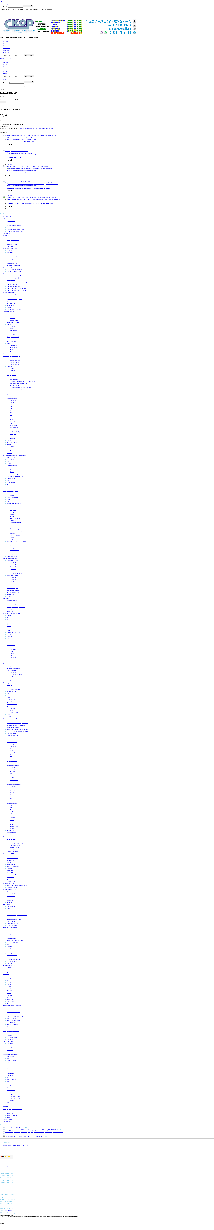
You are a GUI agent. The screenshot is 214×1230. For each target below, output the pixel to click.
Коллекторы (6, 598)
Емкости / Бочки (11, 906)
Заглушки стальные (11, 313)
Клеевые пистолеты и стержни (17, 545)
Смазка (8, 1102)
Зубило (12, 516)
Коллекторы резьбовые (12, 604)
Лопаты (9, 463)
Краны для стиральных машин (14, 396)
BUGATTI (12, 402)
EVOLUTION (13, 788)
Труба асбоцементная (12, 702)
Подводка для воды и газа (9, 837)
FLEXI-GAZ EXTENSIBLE (17, 843)
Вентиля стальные (14, 362)
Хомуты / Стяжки (11, 645)
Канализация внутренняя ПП (46, 128)
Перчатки (9, 1033)
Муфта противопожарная (13, 590)
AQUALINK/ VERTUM (16, 674)
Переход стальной (11, 339)
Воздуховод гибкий (12, 254)
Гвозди (8, 621)
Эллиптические (14, 320)
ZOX (11, 423)
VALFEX (12, 417)
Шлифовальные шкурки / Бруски (15, 231)
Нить (8, 1083)
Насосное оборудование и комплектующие (17, 731)
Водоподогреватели (12, 761)
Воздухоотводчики (14, 379)
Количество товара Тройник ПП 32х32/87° (10, 99)
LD (11, 406)
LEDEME (9, 986)
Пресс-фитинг (10, 666)
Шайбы (8, 659)
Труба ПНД (9, 1047)
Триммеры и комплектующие (14, 919)
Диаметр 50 (13, 571)
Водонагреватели (7, 267)
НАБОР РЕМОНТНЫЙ (12, 1001)
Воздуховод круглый (12, 256)
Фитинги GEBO (11, 1014)
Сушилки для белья (11, 478)
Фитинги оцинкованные (13, 1026)
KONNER (12, 771)
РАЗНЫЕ (12, 436)
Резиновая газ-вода (15, 847)
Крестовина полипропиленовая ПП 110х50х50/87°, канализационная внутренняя (28, 188)
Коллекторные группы (12, 600)
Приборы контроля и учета (10, 889)
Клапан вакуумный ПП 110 (14, 157)
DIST (11, 404)
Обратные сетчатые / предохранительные (20, 387)
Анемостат (9, 250)
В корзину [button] (9, 149)
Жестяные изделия (8, 354)
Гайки (8, 619)
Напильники (13, 520)
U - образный (13, 647)
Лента (8, 501)
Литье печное (10, 242)
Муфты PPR (10, 870)
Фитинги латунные (11, 1018)
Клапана (9, 377)
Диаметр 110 (9, 139)
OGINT (12, 820)
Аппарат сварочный (12, 955)
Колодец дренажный (12, 583)
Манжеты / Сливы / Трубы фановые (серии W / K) (19, 282)
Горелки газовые (11, 297)
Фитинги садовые (11, 921)
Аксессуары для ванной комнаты (15, 929)
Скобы (8, 638)
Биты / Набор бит (11, 493)
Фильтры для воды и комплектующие (12, 1109)
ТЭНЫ (5, 1052)
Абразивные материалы (9, 219)
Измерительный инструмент (14, 497)
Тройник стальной (11, 341)
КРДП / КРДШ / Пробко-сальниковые (19, 432)
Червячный (13, 657)
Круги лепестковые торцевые (14, 225)
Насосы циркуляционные (13, 744)
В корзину (3, 102)
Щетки (11, 539)
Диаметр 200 (13, 581)
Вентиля (9, 358)
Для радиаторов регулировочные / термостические (22, 381)
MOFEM (9, 993)
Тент (8, 484)
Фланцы (9, 343)
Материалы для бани (12, 244)
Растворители (10, 467)
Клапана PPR (10, 862)
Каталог (5, 64)
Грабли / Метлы (11, 457)
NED (11, 805)
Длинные (12, 326)
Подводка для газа (11, 841)
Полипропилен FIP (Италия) (14, 874)
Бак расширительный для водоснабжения (17, 723)
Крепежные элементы (12, 942)
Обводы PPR (10, 872)
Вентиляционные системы (10, 248)
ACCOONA (9, 976)
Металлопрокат (7, 683)
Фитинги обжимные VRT (13, 1024)
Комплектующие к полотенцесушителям (17, 885)
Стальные (12, 370)
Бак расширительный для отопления (16, 725)
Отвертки (12, 526)
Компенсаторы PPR (11, 864)
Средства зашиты (11, 1039)
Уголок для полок (11, 642)
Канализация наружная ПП (13, 575)
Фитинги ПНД (10, 1050)
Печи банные (10, 246)
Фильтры (9, 444)
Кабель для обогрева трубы (13, 727)
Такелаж (9, 640)
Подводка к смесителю (12, 851)
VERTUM (12, 421)
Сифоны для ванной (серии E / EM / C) (17, 290)
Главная (5, 62)
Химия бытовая (10, 489)
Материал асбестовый (12, 1079)
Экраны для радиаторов (16, 834)
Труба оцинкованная (12, 704)
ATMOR (9, 978)
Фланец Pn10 (13, 347)
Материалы (9, 1081)
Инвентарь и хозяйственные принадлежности (14, 455)
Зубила (12, 514)
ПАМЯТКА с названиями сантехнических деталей (16, 1145)
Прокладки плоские (15, 1096)
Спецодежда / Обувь (12, 1037)
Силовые (12, 651)
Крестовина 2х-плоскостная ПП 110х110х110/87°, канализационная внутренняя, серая (30, 203)
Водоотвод (9, 967)
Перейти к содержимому (6, 1)
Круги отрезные (11, 227)
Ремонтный (13, 649)
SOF (11, 410)
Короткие (12, 328)
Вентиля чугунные (14, 364)
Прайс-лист (6, 66)
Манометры (10, 891)
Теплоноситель (10, 830)
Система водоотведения (9, 965)
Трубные (12, 655)
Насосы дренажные (11, 739)
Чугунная (9, 596)
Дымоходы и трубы (11, 301)
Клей (8, 1062)
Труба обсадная (10, 972)
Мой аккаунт (6, 4)
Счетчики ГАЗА (11, 896)
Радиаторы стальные (12, 803)
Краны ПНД (10, 1043)
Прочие (12, 368)
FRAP (8, 980)
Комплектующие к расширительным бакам (17, 729)
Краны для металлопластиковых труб (16, 394)
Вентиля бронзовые (15, 360)
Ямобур (12, 554)
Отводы (9, 324)
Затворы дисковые (11, 375)
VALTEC (12, 419)
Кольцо (8, 1064)
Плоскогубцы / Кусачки (16, 529)
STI (11, 413)
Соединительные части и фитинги (12, 1005)
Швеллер (9, 716)
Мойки (8, 944)
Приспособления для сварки (14, 959)
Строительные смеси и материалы (15, 476)
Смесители (6, 974)
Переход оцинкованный (13, 337)
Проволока (9, 634)
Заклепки (9, 626)
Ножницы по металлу (15, 522)
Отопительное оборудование (10, 759)
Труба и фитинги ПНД (9, 1041)
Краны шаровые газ (12, 440)
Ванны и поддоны (11, 938)
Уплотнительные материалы (10, 1054)
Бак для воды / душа (12, 720)
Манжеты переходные (12, 588)
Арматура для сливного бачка (14, 934)
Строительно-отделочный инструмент (16, 541)
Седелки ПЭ (10, 1045)
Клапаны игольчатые (15, 385)
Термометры (10, 900)
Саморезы (9, 636)
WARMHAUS (13, 813)
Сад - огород (6, 904)
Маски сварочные (11, 957)
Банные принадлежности (13, 237)
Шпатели (12, 552)
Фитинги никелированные (13, 1020)
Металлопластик (7, 664)
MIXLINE (9, 990)
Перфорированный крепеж (13, 632)
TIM (11, 415)
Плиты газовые (10, 307)
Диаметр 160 (13, 579)
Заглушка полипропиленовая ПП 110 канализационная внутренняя (25, 172)
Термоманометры (11, 898)
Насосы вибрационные (12, 735)
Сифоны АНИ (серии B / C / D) (14, 284)
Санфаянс (9, 946)
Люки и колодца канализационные (15, 585)
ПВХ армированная (15, 845)
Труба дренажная (11, 969)
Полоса (8, 697)
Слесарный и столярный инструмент (16, 505)
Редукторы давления (12, 442)
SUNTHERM (13, 748)
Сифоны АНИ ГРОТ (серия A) (14, 286)
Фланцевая (12, 318)
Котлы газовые (10, 305)
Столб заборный (11, 699)
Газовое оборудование (9, 292)
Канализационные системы (31, 128)
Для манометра (14, 429)
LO (11, 408)
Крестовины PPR (11, 868)
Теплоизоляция (10, 1104)
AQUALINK (13, 400)
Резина (12, 1100)
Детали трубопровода (8, 311)
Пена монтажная (11, 1090)
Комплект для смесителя (13, 866)
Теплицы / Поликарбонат (13, 917)
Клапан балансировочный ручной (18, 383)
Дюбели (9, 624)
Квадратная (13, 708)
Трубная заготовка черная (13, 1012)
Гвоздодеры (13, 510)
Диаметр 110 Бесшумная (16, 564)
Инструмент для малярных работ (18, 543)
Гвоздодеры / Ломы (15, 512)
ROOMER (12, 807)
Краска (8, 461)
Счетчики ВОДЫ (11, 894)
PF (10, 794)
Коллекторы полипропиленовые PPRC (16, 602)
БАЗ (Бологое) (13, 425)
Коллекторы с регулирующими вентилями (17, 609)
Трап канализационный (13, 592)
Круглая (12, 710)
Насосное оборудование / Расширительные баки (15, 718)
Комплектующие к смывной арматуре (16, 940)
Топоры (12, 537)
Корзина (5, 71)
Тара (8, 480)
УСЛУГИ (5, 1107)
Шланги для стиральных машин (15, 950)
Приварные (13, 434)
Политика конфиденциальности (8, 1148)
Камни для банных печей (13, 240)
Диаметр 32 (21, 128)
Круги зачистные (11, 223)
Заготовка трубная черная (13, 1009)
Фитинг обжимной (11, 670)
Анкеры (9, 615)
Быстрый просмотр (51, 135)
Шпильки (9, 661)
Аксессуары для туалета (13, 931)
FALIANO (12, 769)
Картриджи (9, 1111)
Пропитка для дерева (12, 465)
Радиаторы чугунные (12, 815)
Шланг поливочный (12, 925)
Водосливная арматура (9, 273)
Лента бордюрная (11, 1071)
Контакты (6, 69)
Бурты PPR (9, 855)
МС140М (12, 828)
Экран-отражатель (11, 832)
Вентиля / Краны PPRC (12, 858)
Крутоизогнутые (14, 330)
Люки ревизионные (12, 261)
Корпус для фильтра (12, 1115)
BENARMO (13, 767)
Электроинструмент (8, 1119)
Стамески (12, 533)
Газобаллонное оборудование (14, 294)
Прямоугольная (14, 712)
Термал (12, 782)
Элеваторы (9, 453)
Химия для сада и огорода (13, 923)
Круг (8, 693)
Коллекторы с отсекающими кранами (16, 607)
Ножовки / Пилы (14, 524)
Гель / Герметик (11, 1056)
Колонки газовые (11, 303)
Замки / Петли (10, 459)
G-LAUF (9, 982)
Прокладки (9, 1092)
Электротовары (7, 1121)
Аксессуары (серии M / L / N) (14, 275)
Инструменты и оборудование (10, 491)
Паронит (12, 1094)
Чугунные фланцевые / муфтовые (18, 389)
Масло (8, 1077)
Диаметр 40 (13, 569)
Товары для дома (11, 486)
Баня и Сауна (6, 235)
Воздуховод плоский (12, 259)
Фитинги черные (11, 1029)
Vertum (11, 678)
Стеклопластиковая (15, 689)
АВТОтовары (6, 233)
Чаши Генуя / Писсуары (13, 948)
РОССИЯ (9, 1003)
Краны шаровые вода (12, 398)
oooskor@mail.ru (9, 1210)
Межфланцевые (14, 315)
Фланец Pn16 (13, 349)
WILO (11, 754)
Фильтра (9, 1117)
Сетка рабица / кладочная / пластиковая (17, 915)
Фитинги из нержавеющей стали (15, 1016)
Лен (8, 1066)
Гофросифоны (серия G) (13, 278)
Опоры (8, 630)
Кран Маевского (11, 391)
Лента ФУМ (10, 1075)
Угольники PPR (11, 881)
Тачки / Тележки (11, 482)
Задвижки (9, 366)
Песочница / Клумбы (12, 910)
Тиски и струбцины (15, 535)
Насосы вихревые (11, 737)
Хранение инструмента (12, 556)
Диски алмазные (11, 221)
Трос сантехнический (12, 594)
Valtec (11, 676)
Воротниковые (13, 345)
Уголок (8, 714)
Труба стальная (10, 706)
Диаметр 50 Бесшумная (16, 573)
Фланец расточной (14, 351)
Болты (8, 617)
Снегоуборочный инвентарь (14, 469)
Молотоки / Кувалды (15, 518)
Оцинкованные (14, 332)
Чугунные (12, 372)
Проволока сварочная (12, 961)
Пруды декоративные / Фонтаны (15, 912)
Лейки (8, 908)
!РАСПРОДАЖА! (7, 216)
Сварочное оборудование (9, 953)
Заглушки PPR (10, 860)
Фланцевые (13, 438)
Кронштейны (10, 628)
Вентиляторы (10, 252)
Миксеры (12, 548)
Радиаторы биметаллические (14, 784)
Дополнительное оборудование (14, 299)
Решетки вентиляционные (13, 265)
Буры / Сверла (10, 495)
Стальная (12, 687)
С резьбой (12, 334)
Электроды (9, 963)
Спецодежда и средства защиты (11, 1031)
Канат (8, 1058)
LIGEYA (9, 988)
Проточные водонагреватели (14, 271)
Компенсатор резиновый (13, 322)
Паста (8, 1088)
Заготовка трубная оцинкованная (15, 1007)
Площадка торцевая (12, 263)
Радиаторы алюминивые (13, 765)
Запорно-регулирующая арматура (11, 356)
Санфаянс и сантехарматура (10, 927)
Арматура (9, 685)
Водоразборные (14, 427)
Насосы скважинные (12, 742)
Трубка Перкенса (11, 902)
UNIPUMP (9, 995)
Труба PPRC (10, 879)
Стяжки (12, 653)
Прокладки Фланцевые (15, 1098)
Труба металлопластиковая (13, 668)
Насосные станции (11, 733)
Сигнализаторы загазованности (15, 309)
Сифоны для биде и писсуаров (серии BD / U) (18, 288)
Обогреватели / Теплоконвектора (15, 763)
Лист (8, 695)
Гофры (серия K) (11, 280)
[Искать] (24, 86)
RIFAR (11, 773)
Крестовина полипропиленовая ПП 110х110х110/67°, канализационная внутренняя (29, 141)
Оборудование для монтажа (14, 503)
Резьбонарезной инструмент (17, 531)
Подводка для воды (11, 839)
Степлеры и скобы (14, 550)
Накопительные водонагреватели (15, 269)
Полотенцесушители (8, 883)
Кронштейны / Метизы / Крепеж (11, 613)
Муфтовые (12, 446)
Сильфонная (13, 849)
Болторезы (12, 507)
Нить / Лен (9, 1085)
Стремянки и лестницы (12, 474)
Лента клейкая (10, 1073)
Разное (11, 680)
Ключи (8, 499)
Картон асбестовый (11, 1060)
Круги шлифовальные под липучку (15, 229)
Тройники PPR (10, 877)
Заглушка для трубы (12, 691)
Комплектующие (11, 611)
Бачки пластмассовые (12, 936)
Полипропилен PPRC (8, 853)
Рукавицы (9, 1035)
